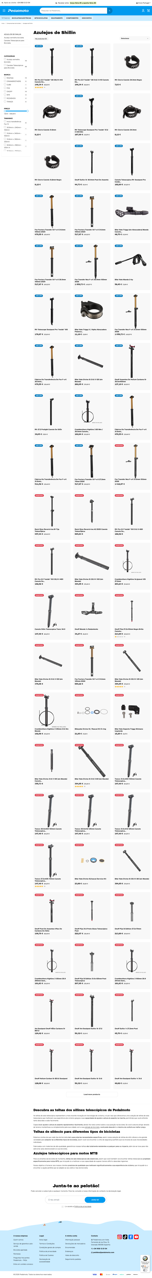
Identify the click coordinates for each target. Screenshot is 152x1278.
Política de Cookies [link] (46, 1255)
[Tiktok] (125, 1237)
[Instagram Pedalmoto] (119, 1237)
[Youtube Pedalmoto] (136, 1237)
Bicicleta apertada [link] (20, 1250)
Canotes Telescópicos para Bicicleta (14, 41)
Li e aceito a (78, 1206)
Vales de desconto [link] (72, 1255)
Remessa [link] (16, 1254)
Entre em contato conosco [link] (23, 1264)
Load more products (92, 1094)
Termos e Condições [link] (46, 1244)
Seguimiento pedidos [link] (73, 1259)
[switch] (145, 1270)
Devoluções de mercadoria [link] (75, 1244)
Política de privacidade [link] (47, 1251)
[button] (143, 3)
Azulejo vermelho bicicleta (14, 38)
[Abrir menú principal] (4, 10)
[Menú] (148, 1256)
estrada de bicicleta (92, 1127)
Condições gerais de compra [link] (50, 1247)
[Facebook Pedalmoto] (130, 1237)
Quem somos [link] (18, 1240)
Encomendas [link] (70, 1247)
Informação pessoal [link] (72, 1240)
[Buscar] (110, 11)
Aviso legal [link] (43, 1240)
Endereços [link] (69, 1251)
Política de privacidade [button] (82, 1206)
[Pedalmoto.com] (18, 11)
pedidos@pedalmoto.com (103, 1252)
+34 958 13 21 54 (100, 1249)
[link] (143, 10)
